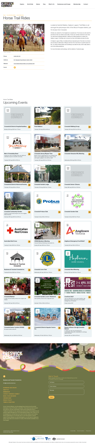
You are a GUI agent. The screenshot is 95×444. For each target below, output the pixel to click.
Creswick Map (7, 398)
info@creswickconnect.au (9, 383)
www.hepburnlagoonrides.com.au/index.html (24, 63)
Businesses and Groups (10, 387)
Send (51, 397)
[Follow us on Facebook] (15, 67)
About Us (6, 389)
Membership (6, 391)
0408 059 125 (17, 56)
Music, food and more (9, 396)
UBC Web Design (10, 432)
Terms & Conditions (9, 402)
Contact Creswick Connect (11, 394)
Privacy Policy (7, 400)
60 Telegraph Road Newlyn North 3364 (23, 60)
